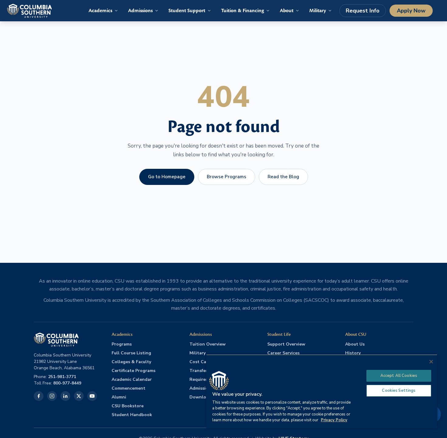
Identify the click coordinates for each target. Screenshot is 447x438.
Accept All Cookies (398, 375)
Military (197, 353)
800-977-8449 (67, 383)
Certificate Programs (133, 371)
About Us (355, 344)
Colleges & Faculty (131, 362)
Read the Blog (283, 177)
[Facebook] (38, 396)
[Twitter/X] (79, 396)
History (353, 353)
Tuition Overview (207, 344)
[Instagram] (52, 396)
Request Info (362, 10)
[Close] (431, 361)
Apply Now (411, 10)
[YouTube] (92, 396)
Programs (122, 344)
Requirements (204, 379)
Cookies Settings (398, 390)
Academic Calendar (132, 379)
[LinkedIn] (65, 396)
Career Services (283, 353)
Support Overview (286, 344)
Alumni (119, 397)
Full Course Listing (131, 353)
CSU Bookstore (128, 406)
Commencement (128, 388)
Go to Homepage (166, 177)
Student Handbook (132, 415)
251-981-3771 (62, 377)
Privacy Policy (334, 420)
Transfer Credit (205, 371)
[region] (321, 391)
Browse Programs (226, 177)
